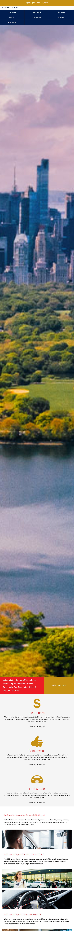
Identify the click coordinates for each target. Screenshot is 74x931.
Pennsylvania (37, 17)
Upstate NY (61, 17)
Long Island (37, 12)
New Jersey (61, 12)
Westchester (12, 22)
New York (12, 17)
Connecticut (12, 12)
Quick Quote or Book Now (37, 3)
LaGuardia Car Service (11, 7)
